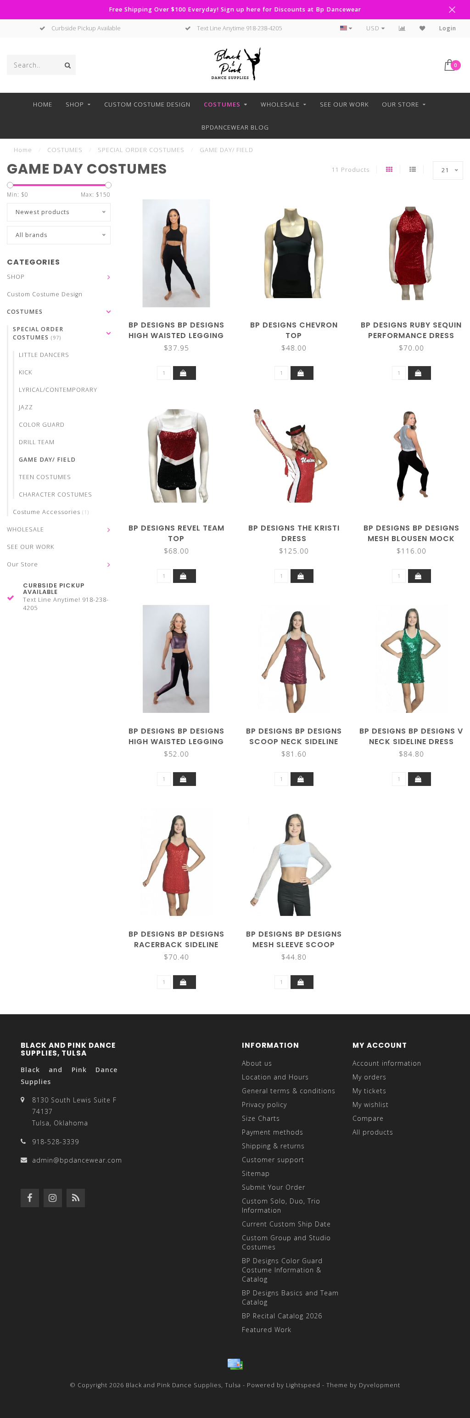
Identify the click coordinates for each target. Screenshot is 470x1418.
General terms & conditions (289, 1090)
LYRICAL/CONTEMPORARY (58, 390)
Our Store (400, 104)
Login (447, 28)
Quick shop (181, 322)
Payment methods (272, 1132)
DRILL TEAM (37, 442)
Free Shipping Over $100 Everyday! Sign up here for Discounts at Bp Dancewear (235, 9)
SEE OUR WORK (344, 104)
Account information (386, 1063)
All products (372, 1132)
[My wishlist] (422, 28)
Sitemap (256, 1173)
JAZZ (26, 407)
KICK (25, 372)
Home (42, 104)
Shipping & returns (273, 1145)
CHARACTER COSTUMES (55, 494)
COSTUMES (222, 104)
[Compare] (402, 28)
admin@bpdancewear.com (77, 1160)
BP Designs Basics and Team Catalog (290, 1297)
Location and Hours (275, 1077)
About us (257, 1063)
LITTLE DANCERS (44, 355)
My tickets (369, 1090)
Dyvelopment (379, 1385)
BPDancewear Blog (235, 127)
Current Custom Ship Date (286, 1224)
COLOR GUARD (42, 425)
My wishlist (370, 1104)
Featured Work (266, 1329)
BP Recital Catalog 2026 (282, 1315)
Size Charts (261, 1118)
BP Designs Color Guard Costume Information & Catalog (282, 1269)
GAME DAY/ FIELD (47, 459)
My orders (369, 1077)
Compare (368, 1118)
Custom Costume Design (147, 104)
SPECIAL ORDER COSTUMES (38, 333)
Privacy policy (264, 1104)
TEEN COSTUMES (45, 477)
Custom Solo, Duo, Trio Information (281, 1206)
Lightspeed (303, 1385)
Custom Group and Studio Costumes (286, 1242)
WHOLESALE (280, 104)
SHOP (75, 104)
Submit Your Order (273, 1187)
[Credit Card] (235, 1364)
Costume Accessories (51, 512)
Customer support (273, 1159)
